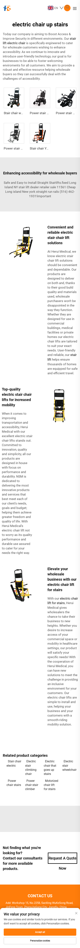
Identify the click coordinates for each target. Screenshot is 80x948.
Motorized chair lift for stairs (51, 785)
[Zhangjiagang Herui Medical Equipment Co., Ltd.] (7, 8)
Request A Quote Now (62, 860)
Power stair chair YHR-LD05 (49, 113)
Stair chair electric (14, 763)
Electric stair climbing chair (30, 768)
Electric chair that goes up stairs (50, 768)
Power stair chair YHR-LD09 (23, 148)
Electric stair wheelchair (69, 766)
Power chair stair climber (31, 785)
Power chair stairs (14, 783)
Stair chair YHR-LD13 (44, 148)
